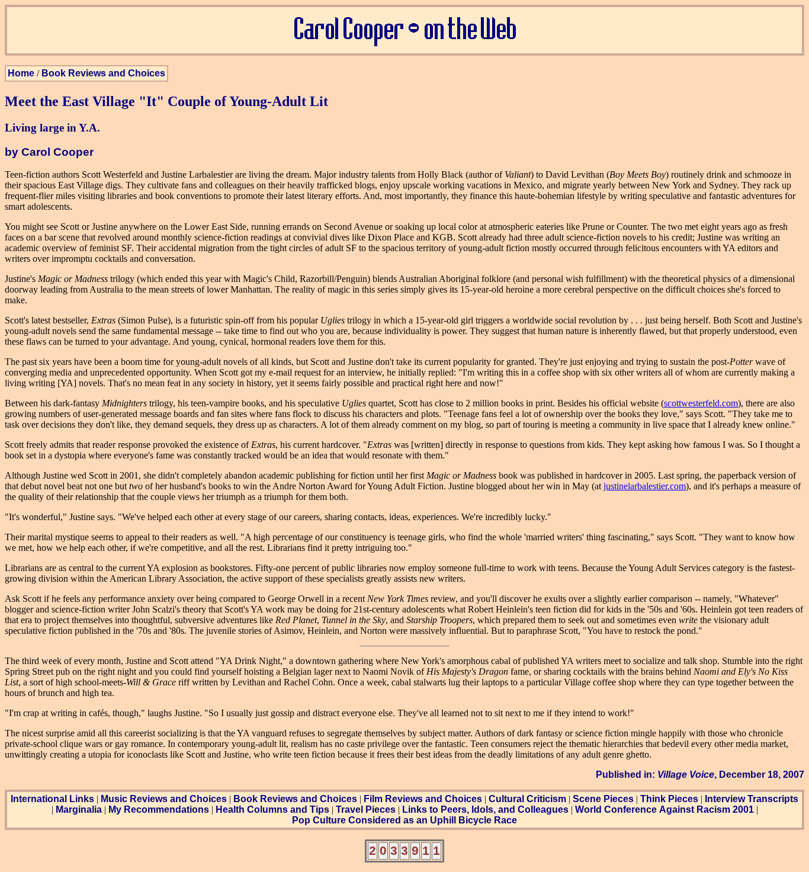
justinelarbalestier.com (644, 486)
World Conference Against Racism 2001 (664, 809)
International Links (52, 799)
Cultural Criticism (527, 799)
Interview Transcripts (751, 799)
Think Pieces (669, 799)
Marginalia (79, 809)
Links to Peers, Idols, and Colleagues (485, 809)
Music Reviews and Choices (164, 799)
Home (21, 73)
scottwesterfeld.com (701, 403)
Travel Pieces (366, 809)
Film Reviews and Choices (423, 799)
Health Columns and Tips (272, 809)
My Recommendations (158, 809)
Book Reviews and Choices (103, 73)
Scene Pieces (603, 799)
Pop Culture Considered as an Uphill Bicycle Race (404, 820)
